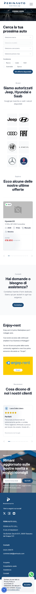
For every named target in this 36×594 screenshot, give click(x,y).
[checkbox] (4, 63)
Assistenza (7, 570)
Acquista (6, 562)
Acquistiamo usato (10, 566)
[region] (18, 229)
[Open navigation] (31, 4)
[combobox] (18, 37)
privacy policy (16, 487)
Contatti (6, 573)
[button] (4, 590)
